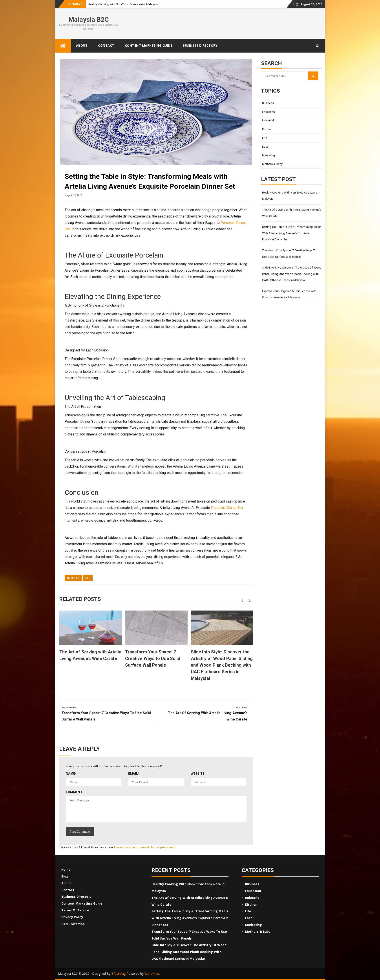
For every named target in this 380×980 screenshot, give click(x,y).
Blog (64, 876)
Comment (74, 792)
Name (71, 773)
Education (268, 111)
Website (197, 773)
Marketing (268, 155)
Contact (106, 45)
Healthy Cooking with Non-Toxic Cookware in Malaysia (291, 196)
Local (265, 146)
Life (87, 578)
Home (66, 869)
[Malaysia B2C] (63, 46)
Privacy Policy (72, 917)
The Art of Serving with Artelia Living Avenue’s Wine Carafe (291, 213)
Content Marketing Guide (148, 45)
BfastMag (118, 973)
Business (73, 578)
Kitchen (267, 129)
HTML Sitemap (73, 924)
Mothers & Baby (272, 164)
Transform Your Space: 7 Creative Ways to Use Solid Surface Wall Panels (153, 658)
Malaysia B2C (88, 19)
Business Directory (200, 45)
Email (134, 773)
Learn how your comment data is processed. (144, 847)
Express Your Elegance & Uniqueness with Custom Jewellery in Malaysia (289, 294)
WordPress (152, 973)
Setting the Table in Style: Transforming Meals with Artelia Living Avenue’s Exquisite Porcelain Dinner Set (292, 233)
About (82, 45)
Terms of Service (75, 910)
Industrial (268, 120)
